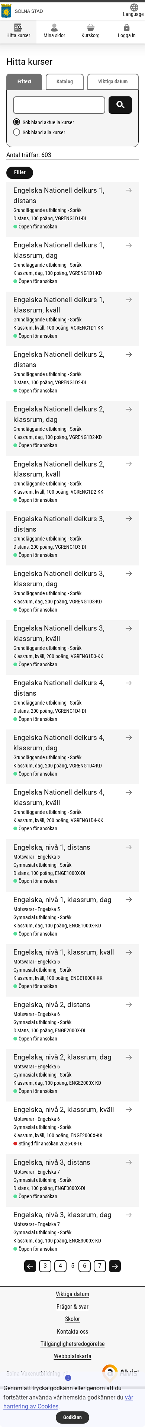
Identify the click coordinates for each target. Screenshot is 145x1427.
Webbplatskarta (72, 1356)
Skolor (72, 1318)
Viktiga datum (113, 81)
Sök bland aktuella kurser (48, 122)
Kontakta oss (72, 1331)
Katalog (65, 81)
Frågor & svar (72, 1306)
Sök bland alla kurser (44, 132)
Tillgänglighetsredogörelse (73, 1343)
